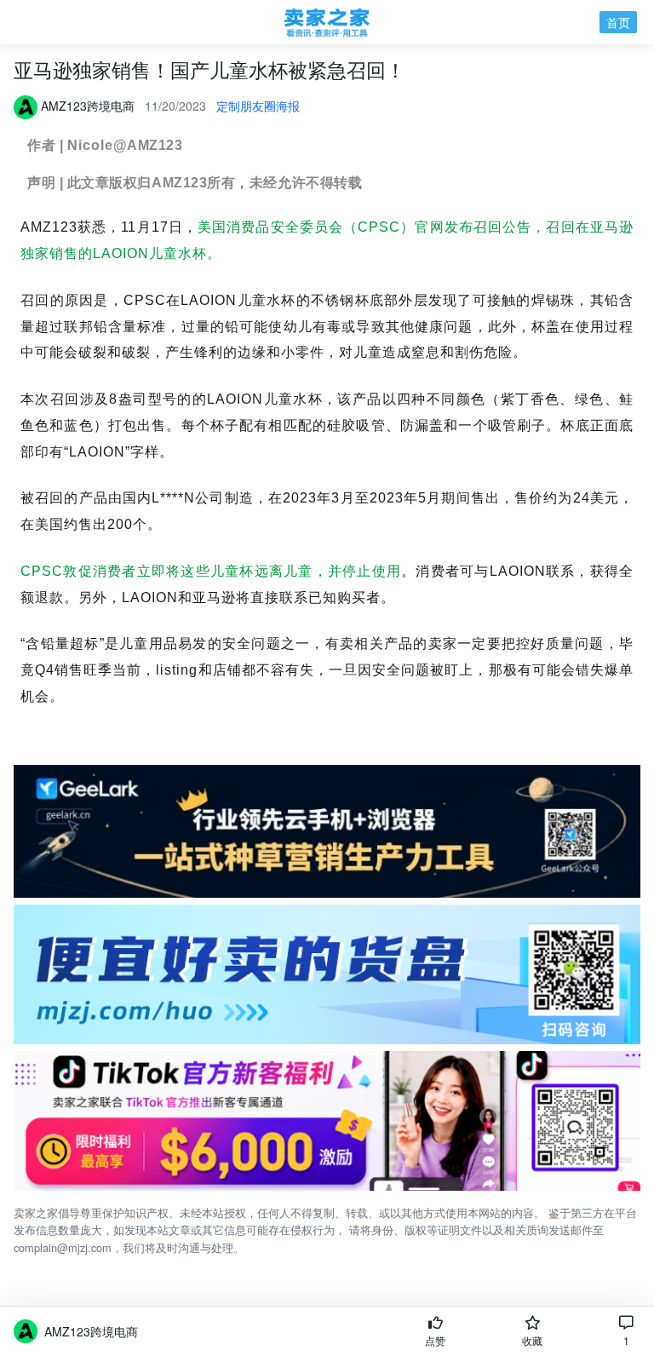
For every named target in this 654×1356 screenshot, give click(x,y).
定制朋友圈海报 (258, 105)
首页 (618, 22)
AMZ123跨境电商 (91, 1331)
